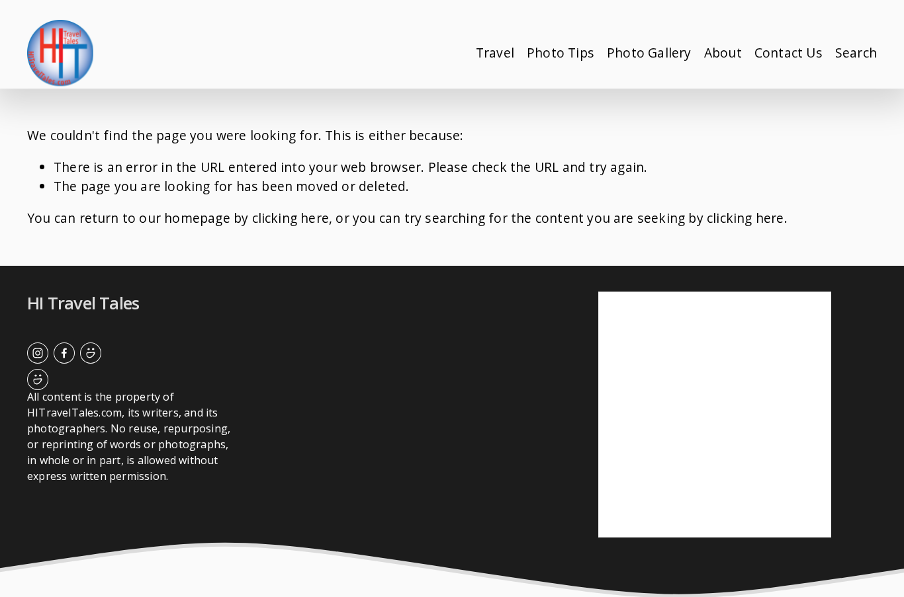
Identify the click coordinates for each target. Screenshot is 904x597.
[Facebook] (64, 353)
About (723, 52)
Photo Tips (560, 52)
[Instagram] (37, 353)
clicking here (291, 218)
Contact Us (788, 52)
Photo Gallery (649, 52)
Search (856, 52)
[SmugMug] (90, 353)
